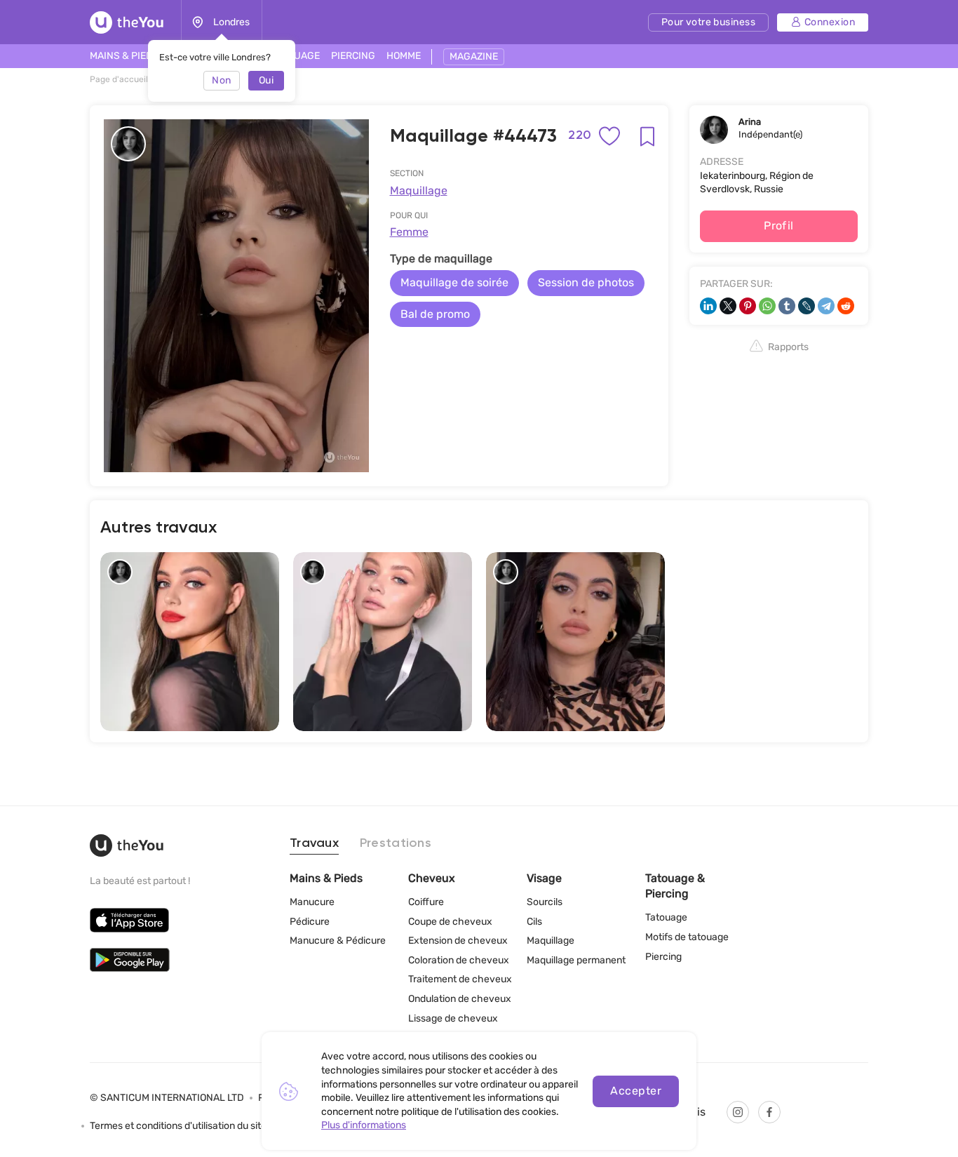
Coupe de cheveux (450, 922)
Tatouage (666, 917)
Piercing (663, 957)
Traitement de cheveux (460, 979)
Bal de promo (435, 314)
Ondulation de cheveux (459, 999)
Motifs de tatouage (687, 937)
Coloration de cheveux (458, 960)
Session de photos (586, 282)
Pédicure (310, 922)
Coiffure (426, 902)
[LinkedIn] (708, 305)
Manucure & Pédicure (338, 941)
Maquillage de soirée (454, 282)
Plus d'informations (363, 1125)
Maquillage (418, 190)
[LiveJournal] (806, 305)
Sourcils (544, 902)
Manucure (312, 902)
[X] (728, 305)
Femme (409, 232)
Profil (779, 225)
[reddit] (845, 305)
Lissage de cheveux (453, 1018)
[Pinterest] (747, 305)
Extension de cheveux (458, 941)
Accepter (635, 1090)
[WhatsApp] (767, 305)
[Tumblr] (786, 305)
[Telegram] (826, 305)
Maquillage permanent (576, 960)
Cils (534, 922)
